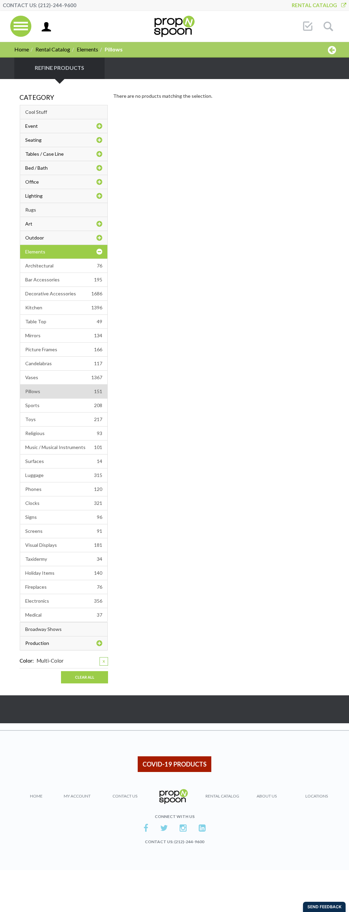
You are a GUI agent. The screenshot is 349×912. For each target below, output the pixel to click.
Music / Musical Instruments (63, 447)
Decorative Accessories (63, 293)
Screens (63, 531)
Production (37, 643)
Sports (63, 405)
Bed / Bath (36, 168)
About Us (267, 796)
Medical (63, 615)
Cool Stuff (36, 112)
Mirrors (63, 335)
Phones (63, 489)
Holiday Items (63, 573)
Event (31, 126)
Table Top (63, 321)
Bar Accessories (63, 279)
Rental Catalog (316, 5)
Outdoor (34, 238)
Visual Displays (63, 545)
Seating (33, 140)
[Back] (332, 50)
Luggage (63, 475)
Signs (63, 517)
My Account (77, 796)
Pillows (63, 391)
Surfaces (63, 461)
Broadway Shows (43, 629)
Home (21, 49)
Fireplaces (63, 587)
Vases (63, 377)
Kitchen (63, 307)
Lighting (34, 196)
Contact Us (124, 796)
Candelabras (63, 363)
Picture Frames (63, 349)
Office (32, 182)
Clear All (84, 677)
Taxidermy (63, 559)
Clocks (63, 503)
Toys (63, 419)
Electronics (63, 601)
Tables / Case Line (44, 154)
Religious (63, 433)
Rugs (30, 210)
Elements (87, 49)
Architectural (63, 265)
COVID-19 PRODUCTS (174, 764)
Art (28, 224)
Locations (316, 796)
